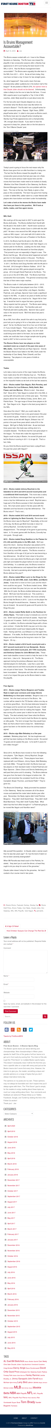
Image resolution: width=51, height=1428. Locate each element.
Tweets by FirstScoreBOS (13, 1036)
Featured (20, 905)
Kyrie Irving (13, 1382)
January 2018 (12, 1174)
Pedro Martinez (32, 1398)
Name (6, 976)
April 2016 (11, 1288)
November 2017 (13, 1185)
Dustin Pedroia (42, 1372)
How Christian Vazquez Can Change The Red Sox (26, 931)
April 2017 (11, 1223)
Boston (27, 1361)
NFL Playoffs (38, 1393)
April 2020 (11, 1126)
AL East (7, 1361)
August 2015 (12, 1332)
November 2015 (13, 1315)
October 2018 (12, 1136)
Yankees (14, 1406)
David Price (14, 1371)
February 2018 (13, 1169)
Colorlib (42, 1423)
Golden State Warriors (19, 1375)
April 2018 (11, 1158)
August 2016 (12, 1267)
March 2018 (11, 1164)
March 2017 (11, 1229)
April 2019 (11, 1131)
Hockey (26, 905)
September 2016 (13, 1261)
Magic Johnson (43, 1382)
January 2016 (12, 1305)
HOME (16, 1418)
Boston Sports (33, 1361)
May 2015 (11, 1348)
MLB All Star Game (27, 1388)
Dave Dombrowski (32, 1368)
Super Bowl (16, 1402)
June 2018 (11, 1147)
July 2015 (11, 1337)
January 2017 (12, 1239)
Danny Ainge (19, 1367)
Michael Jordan (9, 1388)
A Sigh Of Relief (12, 926)
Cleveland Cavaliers (38, 1364)
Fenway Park (8, 1375)
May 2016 (11, 1283)
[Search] (45, 1016)
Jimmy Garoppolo (19, 1378)
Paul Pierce (23, 1397)
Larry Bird (22, 1382)
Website (7, 992)
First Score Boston (17, 1423)
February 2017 (13, 1234)
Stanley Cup (34, 905)
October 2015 (12, 1321)
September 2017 (13, 1196)
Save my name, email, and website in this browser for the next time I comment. (25, 1005)
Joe (20, 51)
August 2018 (12, 1142)
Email (6, 984)
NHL (12, 911)
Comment (7, 948)
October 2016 (12, 1256)
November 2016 (13, 1250)
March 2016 (11, 1294)
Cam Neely (26, 908)
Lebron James (33, 1382)
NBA (13, 1392)
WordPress (29, 1425)
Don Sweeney (32, 1372)
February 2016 (13, 1299)
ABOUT (24, 1418)
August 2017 (12, 1202)
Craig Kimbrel (8, 1368)
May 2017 (11, 1218)
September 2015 (13, 1326)
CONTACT (34, 1418)
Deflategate (23, 1372)
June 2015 (11, 1342)
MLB (17, 1386)
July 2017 (11, 1207)
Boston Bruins (11, 905)
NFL (30, 1392)
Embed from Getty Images (11, 131)
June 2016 (11, 1277)
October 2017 (12, 1191)
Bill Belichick (18, 1361)
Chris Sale (7, 1364)
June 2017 (11, 1212)
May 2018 (11, 1153)
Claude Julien (35, 908)
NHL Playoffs (19, 911)
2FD (31, 1423)
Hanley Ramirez (33, 1375)
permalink (40, 911)
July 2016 (11, 1272)
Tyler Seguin (29, 911)
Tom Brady (28, 1402)
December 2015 (13, 1310)
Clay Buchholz (26, 1364)
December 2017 (13, 1180)
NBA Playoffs (21, 1393)
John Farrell (33, 1378)
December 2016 (13, 1245)
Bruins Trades (17, 908)
